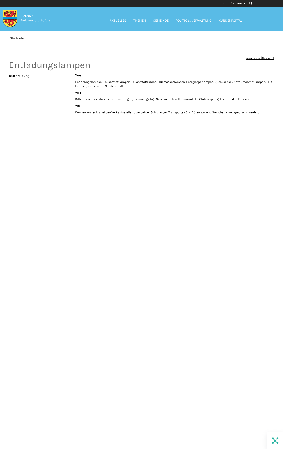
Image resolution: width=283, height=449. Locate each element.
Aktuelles (118, 20)
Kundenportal (230, 20)
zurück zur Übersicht (260, 58)
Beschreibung (19, 76)
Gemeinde (161, 20)
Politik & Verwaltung (194, 20)
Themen (139, 20)
